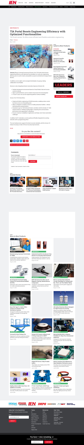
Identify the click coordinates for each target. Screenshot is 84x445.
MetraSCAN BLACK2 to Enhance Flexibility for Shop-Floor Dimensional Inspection (63, 336)
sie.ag (11, 128)
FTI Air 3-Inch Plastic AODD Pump (40, 386)
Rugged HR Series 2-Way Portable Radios (40, 362)
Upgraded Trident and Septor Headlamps (61, 386)
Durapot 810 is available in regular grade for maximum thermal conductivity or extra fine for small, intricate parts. (41, 339)
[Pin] (24, 141)
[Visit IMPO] (42, 403)
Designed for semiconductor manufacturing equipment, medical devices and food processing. (41, 286)
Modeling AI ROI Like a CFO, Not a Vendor (65, 189)
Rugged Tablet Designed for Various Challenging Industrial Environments (33, 190)
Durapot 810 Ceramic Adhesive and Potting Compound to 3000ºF (41, 335)
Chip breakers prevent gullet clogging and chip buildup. (62, 285)
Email (10, 414)
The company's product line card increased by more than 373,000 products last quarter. (20, 390)
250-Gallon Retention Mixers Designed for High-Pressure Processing (63, 307)
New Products (14, 28)
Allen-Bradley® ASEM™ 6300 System (49, 189)
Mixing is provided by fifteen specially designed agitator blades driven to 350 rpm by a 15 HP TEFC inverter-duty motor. (63, 312)
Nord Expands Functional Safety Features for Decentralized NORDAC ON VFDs (60, 68)
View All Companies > (64, 92)
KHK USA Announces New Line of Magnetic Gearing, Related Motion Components (59, 76)
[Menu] (74, 3)
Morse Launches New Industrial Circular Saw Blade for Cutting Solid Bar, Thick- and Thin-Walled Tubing (62, 281)
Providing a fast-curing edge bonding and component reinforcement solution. (62, 365)
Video (44, 186)
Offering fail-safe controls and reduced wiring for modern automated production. (20, 285)
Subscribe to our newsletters (31, 136)
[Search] (71, 3)
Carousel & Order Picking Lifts (18, 334)
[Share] (14, 141)
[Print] (11, 141)
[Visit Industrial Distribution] (51, 404)
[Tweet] (21, 141)
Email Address (32, 155)
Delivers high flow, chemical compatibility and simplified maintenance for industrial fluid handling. (42, 389)
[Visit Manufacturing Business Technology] (71, 403)
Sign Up (12, 421)
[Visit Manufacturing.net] (61, 404)
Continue (48, 442)
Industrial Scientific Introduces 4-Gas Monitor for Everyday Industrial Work (59, 60)
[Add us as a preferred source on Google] (27, 141)
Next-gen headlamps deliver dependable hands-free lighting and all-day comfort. (62, 390)
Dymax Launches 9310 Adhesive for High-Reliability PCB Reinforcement (62, 362)
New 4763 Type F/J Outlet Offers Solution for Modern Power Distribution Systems (18, 308)
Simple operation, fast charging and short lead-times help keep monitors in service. (41, 258)
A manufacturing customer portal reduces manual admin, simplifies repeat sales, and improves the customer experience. (19, 259)
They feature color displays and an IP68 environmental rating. (40, 365)
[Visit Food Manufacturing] (22, 403)
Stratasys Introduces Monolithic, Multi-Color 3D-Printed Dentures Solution (17, 190)
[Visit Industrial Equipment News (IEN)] (32, 403)
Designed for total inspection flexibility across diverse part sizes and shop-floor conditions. (62, 341)
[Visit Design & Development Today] (13, 403)
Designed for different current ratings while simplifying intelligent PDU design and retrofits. (19, 313)
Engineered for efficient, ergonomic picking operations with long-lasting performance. (19, 337)
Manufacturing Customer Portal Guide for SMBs (59, 52)
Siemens (16, 40)
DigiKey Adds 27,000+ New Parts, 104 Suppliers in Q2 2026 (19, 386)
